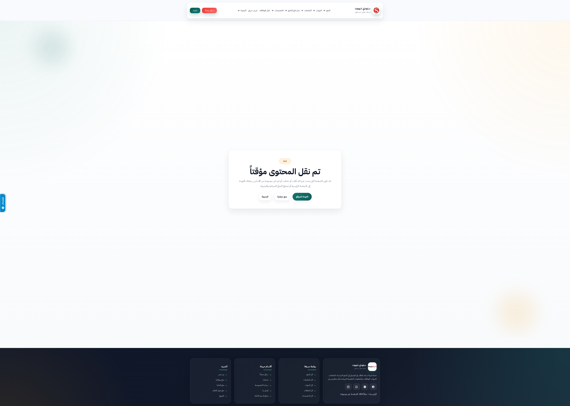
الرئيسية (373, 394)
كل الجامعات (308, 380)
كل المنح (310, 374)
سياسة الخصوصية (261, 385)
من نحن (221, 374)
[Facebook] (373, 387)
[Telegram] (364, 387)
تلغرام (195, 10)
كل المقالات (308, 390)
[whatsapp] (356, 387)
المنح (328, 10)
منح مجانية (282, 196)
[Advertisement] (106, 381)
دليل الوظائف (264, 10)
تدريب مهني (252, 10)
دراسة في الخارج (294, 10)
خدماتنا (265, 380)
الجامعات (308, 10)
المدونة (243, 10)
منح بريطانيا (220, 380)
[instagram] (348, 387)
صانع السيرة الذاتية (261, 396)
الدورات (319, 10)
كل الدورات (309, 385)
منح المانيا (220, 385)
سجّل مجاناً (209, 10)
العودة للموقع (302, 196)
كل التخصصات (307, 396)
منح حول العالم (218, 390)
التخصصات (279, 10)
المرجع (221, 396)
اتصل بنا (265, 390)
